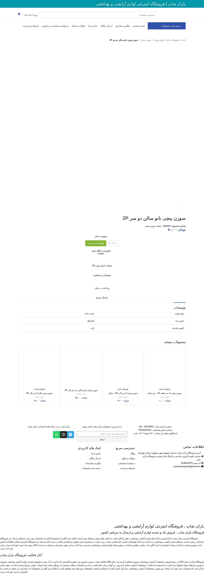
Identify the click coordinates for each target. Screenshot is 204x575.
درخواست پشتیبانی (126, 463)
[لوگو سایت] (173, 15)
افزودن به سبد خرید (95, 243)
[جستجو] (43, 15)
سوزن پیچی (146, 40)
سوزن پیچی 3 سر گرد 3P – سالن (123, 393)
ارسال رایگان (95, 458)
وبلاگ (132, 453)
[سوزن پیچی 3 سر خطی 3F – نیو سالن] (164, 368)
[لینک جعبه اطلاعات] (102, 262)
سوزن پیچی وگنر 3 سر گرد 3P (39, 393)
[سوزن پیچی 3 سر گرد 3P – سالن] (123, 368)
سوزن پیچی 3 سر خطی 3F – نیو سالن (165, 393)
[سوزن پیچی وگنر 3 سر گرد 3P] (39, 368)
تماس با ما (96, 453)
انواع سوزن (159, 40)
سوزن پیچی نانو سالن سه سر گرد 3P (81, 390)
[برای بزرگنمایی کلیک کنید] (179, 206)
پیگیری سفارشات (93, 463)
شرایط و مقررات (127, 468)
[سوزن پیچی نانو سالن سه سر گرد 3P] (81, 368)
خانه (184, 40)
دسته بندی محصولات (91, 468)
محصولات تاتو (173, 40)
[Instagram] (63, 434)
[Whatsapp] (56, 434)
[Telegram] (70, 434)
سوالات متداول (128, 458)
